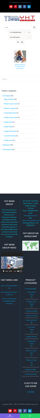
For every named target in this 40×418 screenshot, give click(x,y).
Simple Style (8, 126)
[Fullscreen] (21, 271)
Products (9, 294)
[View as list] (22, 42)
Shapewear (6, 145)
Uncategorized (8, 149)
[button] (12, 263)
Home (3, 285)
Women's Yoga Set (10, 108)
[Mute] (18, 271)
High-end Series (9, 99)
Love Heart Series (10, 136)
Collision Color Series (11, 117)
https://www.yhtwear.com (30, 220)
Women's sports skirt (11, 104)
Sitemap (13, 298)
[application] (12, 262)
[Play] (4, 271)
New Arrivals (5, 292)
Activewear (6, 96)
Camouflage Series (10, 113)
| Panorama (9, 285)
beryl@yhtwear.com (26, 2)
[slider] (10, 271)
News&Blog (7, 301)
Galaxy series (8, 122)
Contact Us (6, 298)
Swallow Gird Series (10, 131)
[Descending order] (29, 32)
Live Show (13, 292)
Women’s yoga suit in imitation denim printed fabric (20, 66)
